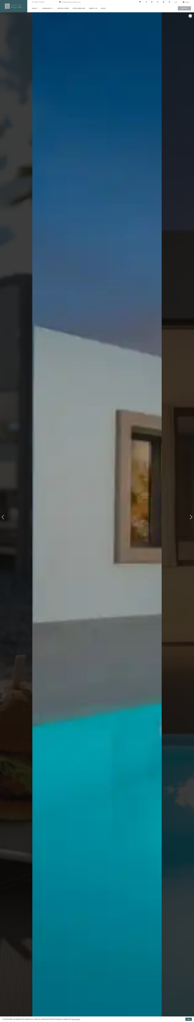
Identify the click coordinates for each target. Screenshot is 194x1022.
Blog (103, 8)
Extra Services (79, 8)
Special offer (63, 8)
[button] (191, 517)
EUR (175, 2)
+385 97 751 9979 (39, 2)
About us (93, 8)
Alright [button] (189, 1019)
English (187, 2)
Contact (184, 8)
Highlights (47, 8)
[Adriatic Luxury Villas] (14, 6)
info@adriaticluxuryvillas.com (71, 2)
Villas (34, 8)
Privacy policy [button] (76, 1019)
